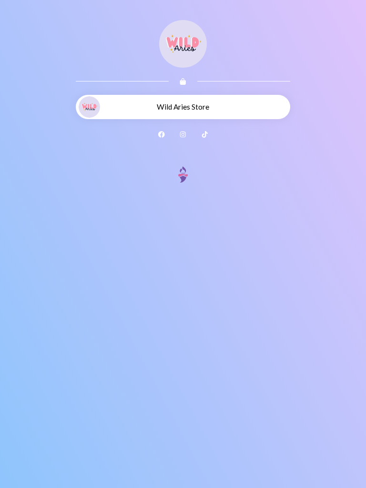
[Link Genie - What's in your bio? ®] (183, 173)
